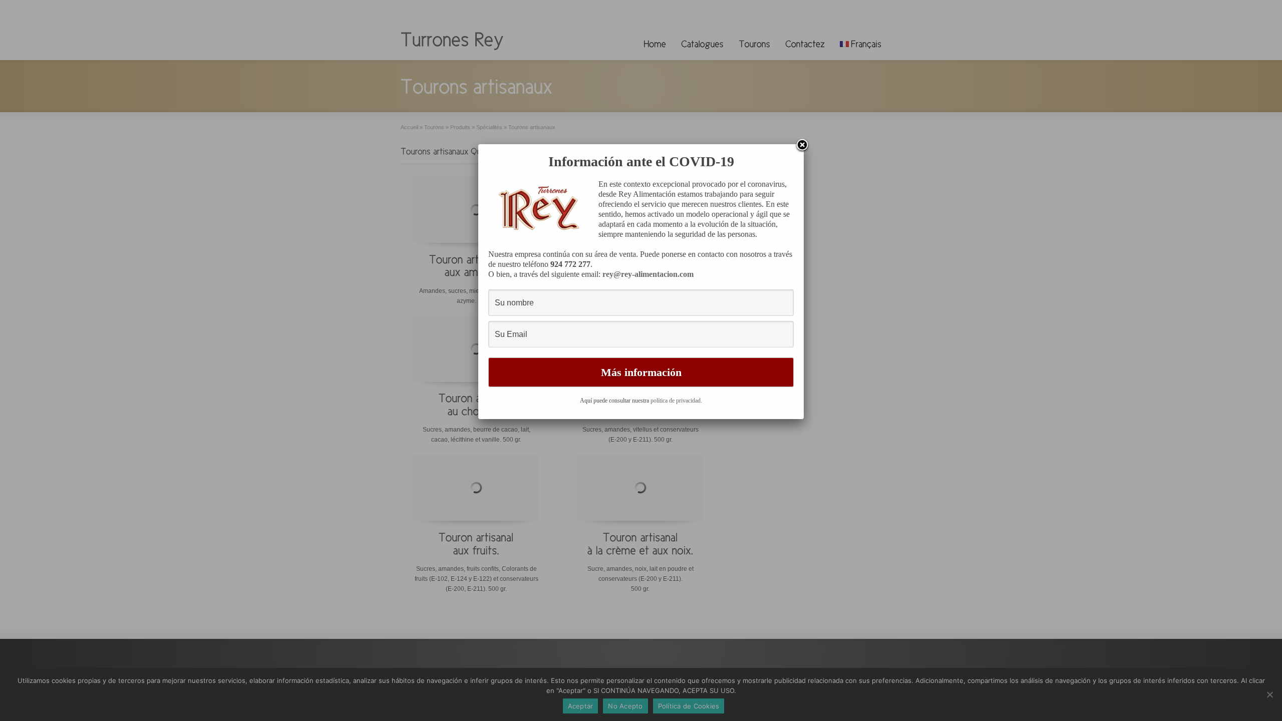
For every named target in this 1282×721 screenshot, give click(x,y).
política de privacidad (676, 400)
